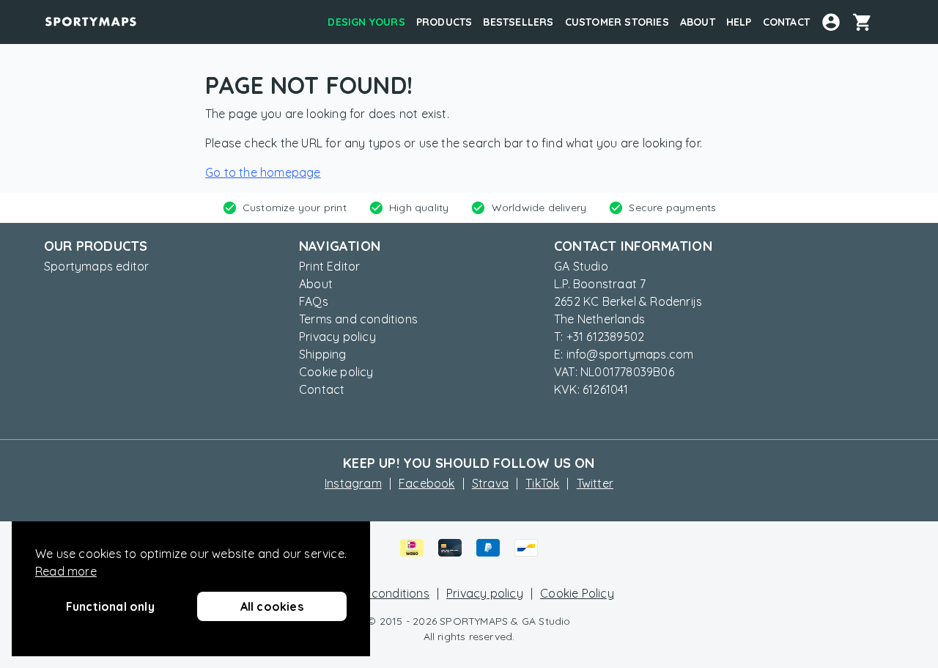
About (697, 22)
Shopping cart (867, 22)
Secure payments (672, 207)
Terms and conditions (358, 319)
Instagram (353, 483)
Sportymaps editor (96, 266)
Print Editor (329, 266)
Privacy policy (337, 336)
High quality (418, 207)
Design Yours (366, 22)
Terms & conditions (376, 593)
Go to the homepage (263, 172)
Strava (490, 483)
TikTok (542, 483)
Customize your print (295, 207)
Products (444, 22)
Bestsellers (518, 22)
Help (739, 22)
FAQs (313, 301)
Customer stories (617, 22)
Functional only (110, 606)
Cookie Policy (577, 593)
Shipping (323, 354)
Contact (786, 22)
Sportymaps (91, 22)
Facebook (427, 483)
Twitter (595, 483)
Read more (66, 571)
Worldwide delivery (539, 207)
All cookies (271, 606)
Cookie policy (336, 371)
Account (831, 22)
